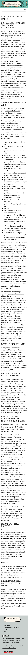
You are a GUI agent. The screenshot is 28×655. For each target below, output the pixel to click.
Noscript (4, 320)
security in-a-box (12, 3)
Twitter (6, 629)
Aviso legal (7, 625)
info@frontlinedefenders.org (11, 577)
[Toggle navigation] (24, 9)
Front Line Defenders (12, 111)
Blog (5, 631)
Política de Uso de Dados (11, 627)
